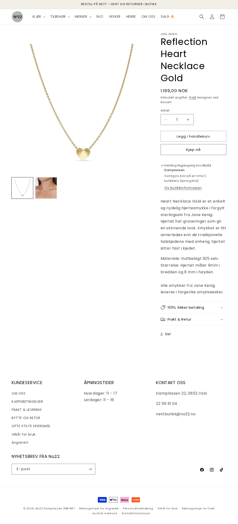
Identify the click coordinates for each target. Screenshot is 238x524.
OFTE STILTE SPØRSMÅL (31, 426)
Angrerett (20, 442)
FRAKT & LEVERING (27, 409)
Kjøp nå (193, 149)
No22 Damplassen (49, 508)
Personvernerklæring (138, 508)
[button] (38, 16)
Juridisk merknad (104, 513)
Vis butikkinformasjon (183, 188)
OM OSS (19, 393)
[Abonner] (90, 469)
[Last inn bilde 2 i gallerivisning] (46, 188)
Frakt (193, 97)
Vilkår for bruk (24, 434)
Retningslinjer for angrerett (99, 508)
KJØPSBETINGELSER (27, 401)
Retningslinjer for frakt (198, 508)
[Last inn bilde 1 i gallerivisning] (22, 188)
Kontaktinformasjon (136, 513)
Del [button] (168, 334)
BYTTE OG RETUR (26, 418)
